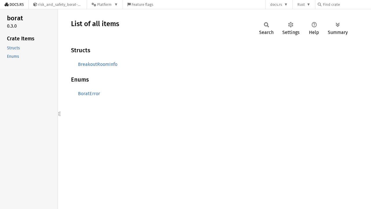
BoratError (89, 93)
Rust (301, 4)
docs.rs (276, 4)
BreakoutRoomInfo (97, 64)
